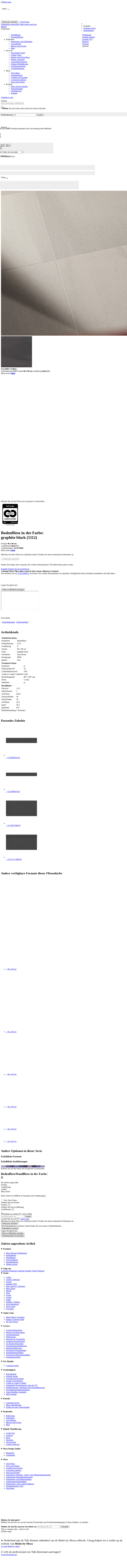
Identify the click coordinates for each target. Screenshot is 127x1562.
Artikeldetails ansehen (10, 1228)
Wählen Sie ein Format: (10, 1202)
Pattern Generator (18, 59)
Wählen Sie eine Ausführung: (12, 1207)
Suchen (40, 115)
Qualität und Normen (19, 77)
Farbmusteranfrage (18, 66)
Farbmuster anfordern (9, 22)
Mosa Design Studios (19, 86)
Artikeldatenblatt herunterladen (13, 1236)
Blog (13, 48)
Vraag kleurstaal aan (9, 1555)
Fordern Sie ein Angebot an (18, 569)
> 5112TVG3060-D (14, 859)
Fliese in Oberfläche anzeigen (13, 590)
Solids (12, 373)
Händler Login (7, 97)
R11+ (8, 145)
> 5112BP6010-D (13, 758)
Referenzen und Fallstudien (21, 42)
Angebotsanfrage (17, 68)
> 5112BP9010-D (13, 791)
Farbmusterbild (22, 622)
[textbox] (12, 103)
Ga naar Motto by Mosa (10, 1546)
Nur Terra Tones (10, 1200)
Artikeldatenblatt (8, 622)
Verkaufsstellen (17, 89)
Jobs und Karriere (18, 82)
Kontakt (14, 93)
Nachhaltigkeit (16, 75)
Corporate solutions (18, 80)
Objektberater (16, 91)
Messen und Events (18, 46)
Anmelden (64, 1527)
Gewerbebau (16, 44)
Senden (28, 1216)
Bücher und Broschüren (20, 57)
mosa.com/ (25, 1219)
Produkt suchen (89, 28)
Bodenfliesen (88, 30)
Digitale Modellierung (19, 64)
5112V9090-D (23, 573)
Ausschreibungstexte (19, 62)
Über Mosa (15, 73)
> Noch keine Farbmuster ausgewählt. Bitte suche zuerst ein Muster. (19, 24)
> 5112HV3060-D (13, 825)
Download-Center (18, 53)
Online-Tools (16, 55)
